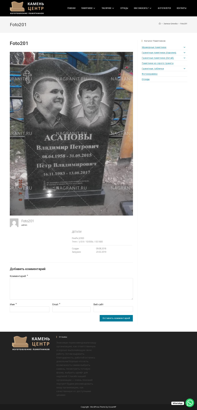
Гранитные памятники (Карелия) (159, 52)
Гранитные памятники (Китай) (158, 57)
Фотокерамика (149, 73)
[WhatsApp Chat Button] (189, 403)
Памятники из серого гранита (157, 63)
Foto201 (183, 23)
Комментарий (19, 276)
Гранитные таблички (153, 68)
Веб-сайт (98, 304)
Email (56, 304)
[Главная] (160, 23)
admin (24, 225)
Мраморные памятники (154, 47)
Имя (13, 304)
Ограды (146, 79)
